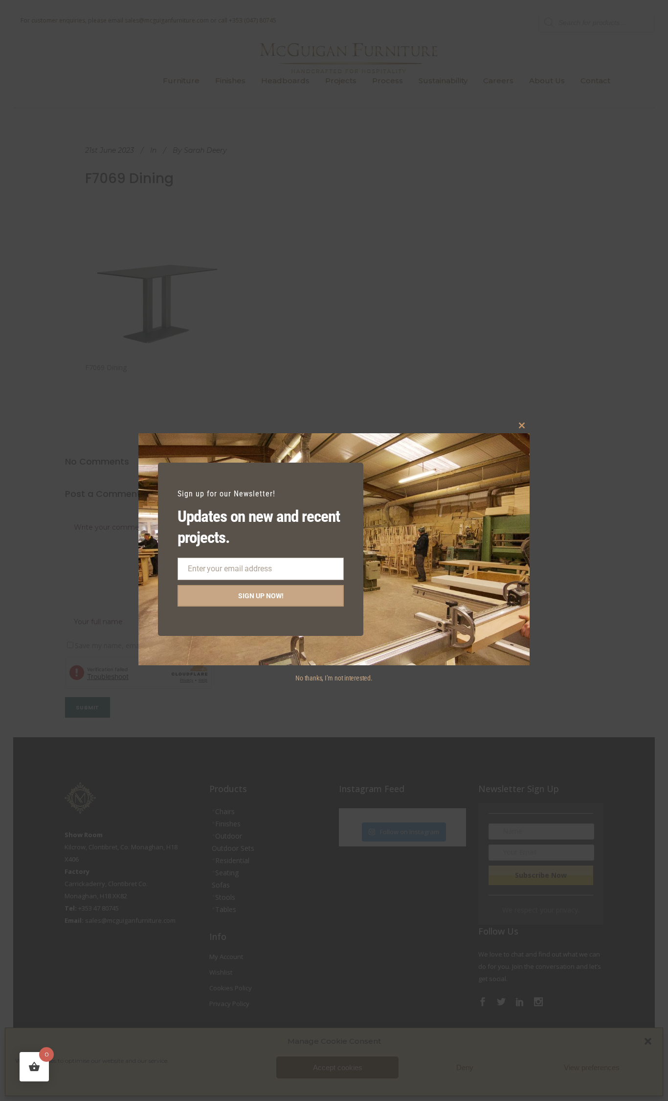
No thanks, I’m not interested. (333, 678)
